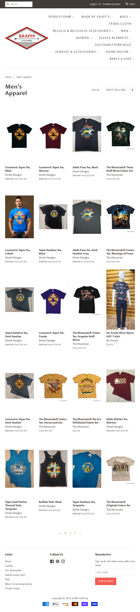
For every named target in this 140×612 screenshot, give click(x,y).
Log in (93, 4)
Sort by (95, 89)
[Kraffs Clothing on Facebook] (52, 562)
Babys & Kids (121, 59)
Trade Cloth (120, 24)
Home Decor (117, 52)
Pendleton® (60, 17)
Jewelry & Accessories (76, 52)
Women (83, 38)
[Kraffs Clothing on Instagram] (63, 562)
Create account (112, 4)
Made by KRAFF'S (96, 17)
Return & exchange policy (18, 583)
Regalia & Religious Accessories (82, 31)
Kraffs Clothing (80, 598)
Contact (9, 565)
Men (125, 31)
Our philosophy (13, 570)
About (8, 561)
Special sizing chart (15, 574)
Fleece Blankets (114, 38)
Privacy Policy (12, 588)
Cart (132, 4)
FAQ (7, 579)
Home (8, 77)
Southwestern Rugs (113, 45)
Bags (124, 17)
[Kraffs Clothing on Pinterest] (57, 562)
